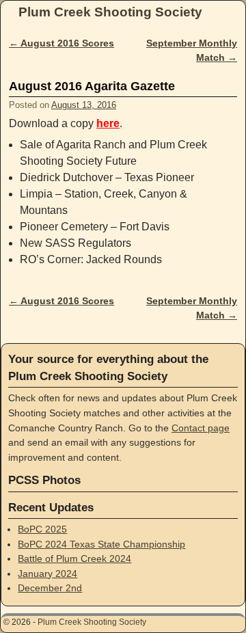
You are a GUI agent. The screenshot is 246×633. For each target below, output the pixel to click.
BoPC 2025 (42, 529)
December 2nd (50, 587)
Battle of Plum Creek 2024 (74, 558)
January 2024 (47, 573)
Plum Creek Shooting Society (110, 12)
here (108, 123)
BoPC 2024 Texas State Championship (101, 544)
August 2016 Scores (61, 43)
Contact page (201, 427)
